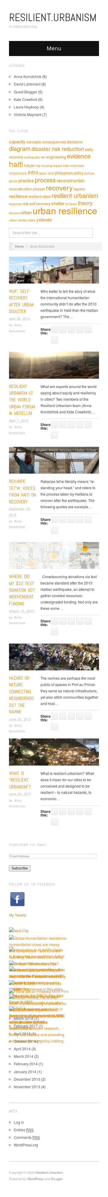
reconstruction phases (27, 189)
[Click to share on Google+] (88, 329)
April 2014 (22, 1048)
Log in (19, 1122)
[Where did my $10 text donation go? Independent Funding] (54, 556)
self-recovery (39, 203)
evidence (79, 156)
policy (78, 173)
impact (57, 166)
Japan (43, 173)
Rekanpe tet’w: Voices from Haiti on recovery (22, 491)
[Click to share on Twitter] (71, 329)
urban (26, 212)
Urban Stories (18, 220)
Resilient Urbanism (75, 195)
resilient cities (39, 196)
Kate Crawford (25, 99)
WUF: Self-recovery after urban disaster (21, 301)
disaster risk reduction (58, 148)
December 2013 (27, 1079)
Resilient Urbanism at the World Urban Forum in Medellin (22, 400)
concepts (33, 142)
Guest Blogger (25, 91)
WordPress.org (26, 1144)
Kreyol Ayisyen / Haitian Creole (72, 449)
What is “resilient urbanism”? (20, 780)
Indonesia (77, 166)
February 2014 (26, 1063)
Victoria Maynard (27, 114)
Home (19, 246)
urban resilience (65, 210)
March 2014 (23, 1056)
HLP (38, 166)
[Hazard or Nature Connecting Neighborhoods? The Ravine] (54, 658)
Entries (24, 1129)
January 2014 (25, 1071)
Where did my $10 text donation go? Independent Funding (22, 590)
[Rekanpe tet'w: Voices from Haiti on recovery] (54, 461)
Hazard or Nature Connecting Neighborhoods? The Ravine (21, 695)
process (45, 179)
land (51, 173)
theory (85, 203)
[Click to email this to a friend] (54, 329)
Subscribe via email (28, 844)
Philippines (64, 173)
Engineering (56, 157)
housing (46, 166)
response (15, 204)
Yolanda (44, 219)
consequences (54, 142)
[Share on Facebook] (62, 329)
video (31, 220)
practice (26, 180)
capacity (17, 141)
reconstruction (71, 180)
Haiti (16, 163)
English (91, 259)
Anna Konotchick (27, 76)
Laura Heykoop (26, 106)
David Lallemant (27, 83)
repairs (79, 189)
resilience (18, 196)
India (66, 166)
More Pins (60, 991)
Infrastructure (18, 173)
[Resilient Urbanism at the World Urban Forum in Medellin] (54, 366)
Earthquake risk (34, 157)
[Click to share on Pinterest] (54, 340)
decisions (74, 142)
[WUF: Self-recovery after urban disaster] (54, 271)
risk (25, 203)
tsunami (14, 213)
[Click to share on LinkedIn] (79, 329)
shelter (57, 203)
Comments (27, 1137)
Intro (33, 172)
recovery (59, 187)
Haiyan (29, 165)
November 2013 (27, 1086)
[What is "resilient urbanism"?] (54, 753)
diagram (20, 148)
